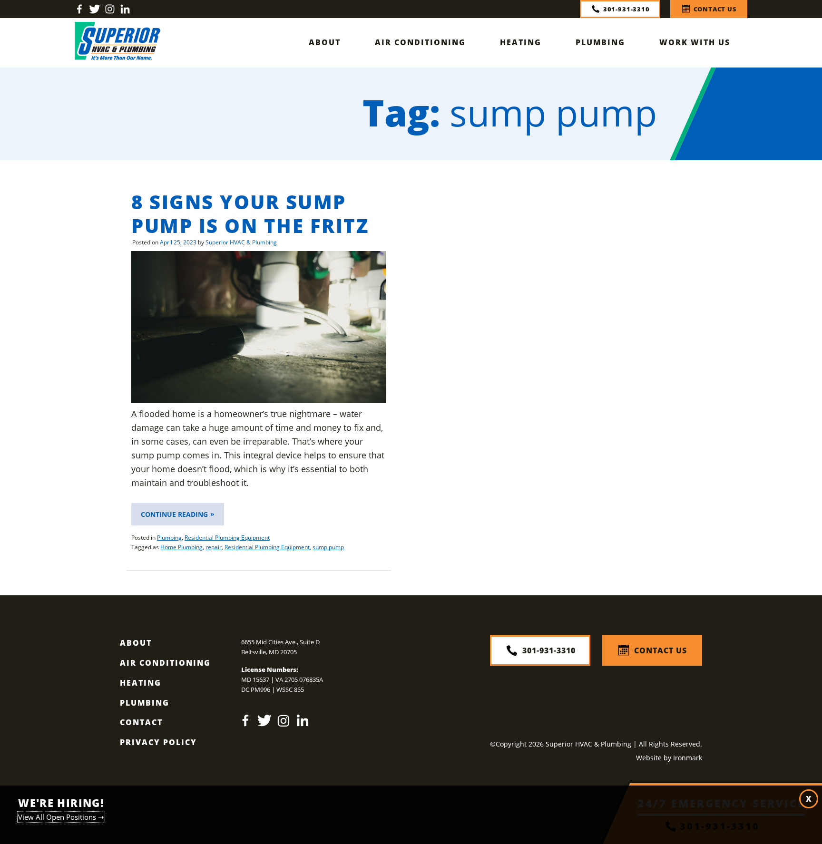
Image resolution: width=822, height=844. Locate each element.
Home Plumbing (181, 547)
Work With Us (694, 42)
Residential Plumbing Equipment (227, 538)
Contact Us (715, 9)
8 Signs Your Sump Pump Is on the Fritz (250, 214)
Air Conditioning (420, 42)
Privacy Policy (158, 742)
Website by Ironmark (669, 757)
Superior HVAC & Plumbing (241, 242)
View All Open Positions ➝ (61, 817)
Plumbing (600, 42)
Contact (141, 722)
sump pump (328, 547)
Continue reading (182, 517)
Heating (520, 42)
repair (214, 547)
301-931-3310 (626, 9)
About (325, 42)
